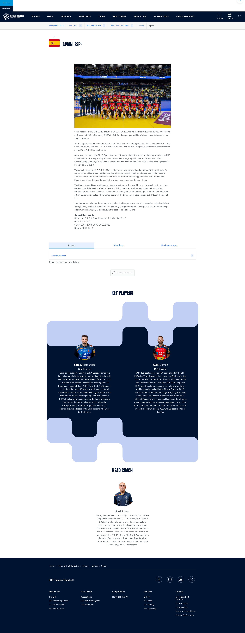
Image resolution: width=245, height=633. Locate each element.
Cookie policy (181, 607)
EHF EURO (73, 25)
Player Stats (161, 16)
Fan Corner (119, 16)
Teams (101, 16)
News (50, 16)
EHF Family (149, 604)
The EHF (53, 597)
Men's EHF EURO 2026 (120, 25)
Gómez (160, 364)
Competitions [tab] (6, 8)
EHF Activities (87, 604)
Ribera (122, 511)
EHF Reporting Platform (182, 598)
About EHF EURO (185, 16)
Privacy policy (181, 603)
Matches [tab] (118, 245)
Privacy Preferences (184, 615)
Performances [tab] (169, 245)
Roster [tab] (71, 245)
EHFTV (147, 597)
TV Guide (148, 600)
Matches (66, 16)
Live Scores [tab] (6, 3)
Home (52, 566)
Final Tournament (59, 255)
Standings (84, 16)
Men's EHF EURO (94, 25)
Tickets (35, 16)
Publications (86, 597)
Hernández (84, 364)
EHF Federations (56, 608)
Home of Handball (56, 25)
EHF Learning (150, 608)
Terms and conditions (185, 611)
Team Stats (140, 16)
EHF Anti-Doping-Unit (90, 600)
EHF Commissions (57, 604)
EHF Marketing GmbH (59, 600)
